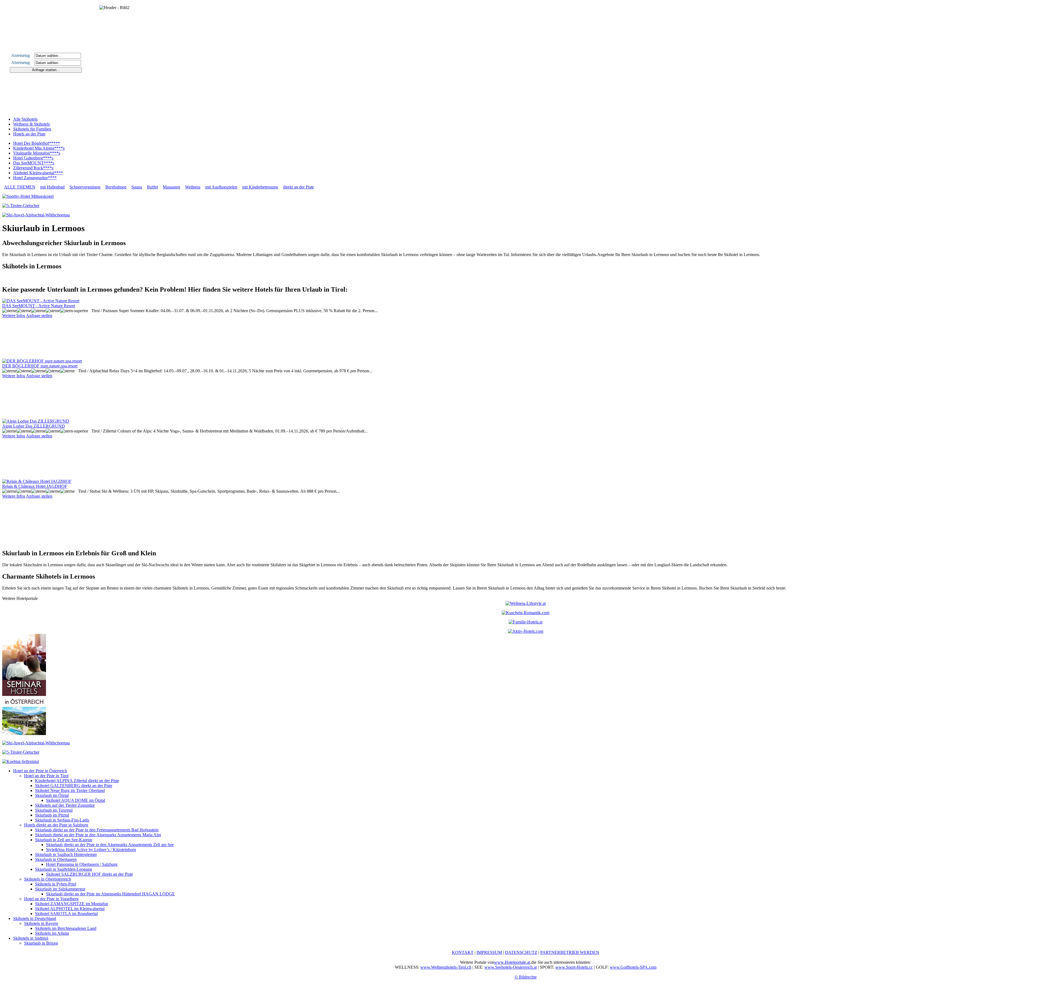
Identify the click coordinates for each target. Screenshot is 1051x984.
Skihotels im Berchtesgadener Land (65, 928)
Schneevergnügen (85, 187)
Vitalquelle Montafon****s (36, 153)
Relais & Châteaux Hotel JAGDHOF (34, 486)
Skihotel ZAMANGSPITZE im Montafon (71, 903)
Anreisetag (22, 55)
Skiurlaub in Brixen (41, 943)
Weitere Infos (13, 315)
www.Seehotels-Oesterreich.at (510, 967)
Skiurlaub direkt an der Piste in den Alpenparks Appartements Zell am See (110, 844)
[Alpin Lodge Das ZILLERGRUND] (35, 421)
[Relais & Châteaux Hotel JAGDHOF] (36, 481)
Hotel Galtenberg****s (33, 158)
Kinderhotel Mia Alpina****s (39, 148)
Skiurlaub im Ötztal (52, 795)
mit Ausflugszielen (221, 187)
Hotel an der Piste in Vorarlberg (51, 898)
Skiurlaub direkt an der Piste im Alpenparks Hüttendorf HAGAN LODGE (110, 894)
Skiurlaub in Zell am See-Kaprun (63, 839)
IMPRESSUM (489, 952)
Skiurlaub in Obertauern (56, 859)
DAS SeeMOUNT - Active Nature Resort (38, 305)
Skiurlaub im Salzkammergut (60, 889)
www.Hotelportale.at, (512, 962)
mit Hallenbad (52, 187)
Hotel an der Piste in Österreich (40, 770)
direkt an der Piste (298, 187)
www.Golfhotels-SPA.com (633, 967)
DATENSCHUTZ (521, 952)
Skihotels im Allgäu (52, 933)
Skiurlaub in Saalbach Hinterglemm (66, 854)
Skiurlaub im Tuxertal (54, 810)
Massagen (171, 187)
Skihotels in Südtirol (30, 938)
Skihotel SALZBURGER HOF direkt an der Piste (89, 874)
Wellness (192, 187)
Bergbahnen (115, 187)
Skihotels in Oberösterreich (47, 879)
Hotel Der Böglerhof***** (36, 143)
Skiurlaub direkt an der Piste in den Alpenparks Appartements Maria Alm (98, 834)
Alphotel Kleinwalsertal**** (38, 172)
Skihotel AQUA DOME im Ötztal (75, 800)
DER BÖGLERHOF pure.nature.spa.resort (39, 366)
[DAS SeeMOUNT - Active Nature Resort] (40, 300)
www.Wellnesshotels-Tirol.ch (445, 967)
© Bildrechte (526, 977)
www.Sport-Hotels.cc (574, 967)
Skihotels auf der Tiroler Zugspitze (65, 805)
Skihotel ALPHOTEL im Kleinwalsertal (70, 908)
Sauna (136, 187)
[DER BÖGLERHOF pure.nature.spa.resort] (42, 361)
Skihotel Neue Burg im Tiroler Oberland (70, 790)
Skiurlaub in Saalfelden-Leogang (63, 869)
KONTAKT (462, 952)
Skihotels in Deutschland (34, 918)
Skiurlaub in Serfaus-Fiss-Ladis (62, 820)
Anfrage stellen (39, 315)
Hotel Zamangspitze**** (35, 177)
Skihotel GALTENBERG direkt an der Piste (73, 785)
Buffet (152, 187)
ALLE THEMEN (19, 187)
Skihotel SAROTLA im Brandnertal (66, 913)
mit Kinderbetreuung (260, 187)
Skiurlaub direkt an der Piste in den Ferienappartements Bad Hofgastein (96, 830)
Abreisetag (22, 62)
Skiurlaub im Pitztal (52, 815)
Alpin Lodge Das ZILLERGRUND (33, 426)
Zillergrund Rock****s (33, 168)
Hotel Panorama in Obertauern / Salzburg (81, 864)
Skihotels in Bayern (41, 923)
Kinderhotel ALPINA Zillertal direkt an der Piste (77, 780)
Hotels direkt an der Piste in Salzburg (56, 825)
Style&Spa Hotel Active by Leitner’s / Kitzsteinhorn (91, 849)
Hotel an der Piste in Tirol (46, 775)
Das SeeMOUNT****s (33, 163)
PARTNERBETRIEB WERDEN (569, 952)
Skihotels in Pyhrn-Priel (55, 884)
